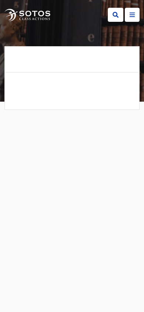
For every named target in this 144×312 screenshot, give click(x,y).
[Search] (115, 15)
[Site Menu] (132, 15)
